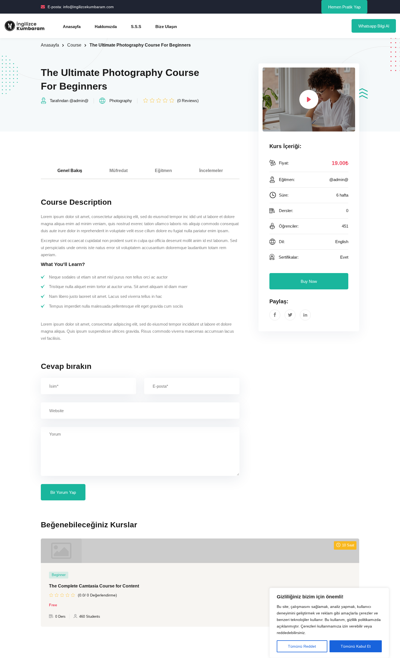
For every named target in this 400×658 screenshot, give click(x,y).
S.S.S (136, 26)
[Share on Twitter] (290, 315)
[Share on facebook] (274, 315)
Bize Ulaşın (166, 26)
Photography (120, 100)
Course (74, 45)
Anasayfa (72, 26)
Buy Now (309, 281)
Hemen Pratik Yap (344, 7)
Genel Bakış (69, 170)
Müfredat (118, 170)
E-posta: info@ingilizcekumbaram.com (81, 7)
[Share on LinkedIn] (305, 315)
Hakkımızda (106, 26)
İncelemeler (211, 170)
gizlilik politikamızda (364, 619)
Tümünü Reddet (302, 646)
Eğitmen (163, 170)
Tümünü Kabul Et (356, 646)
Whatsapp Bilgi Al (373, 26)
